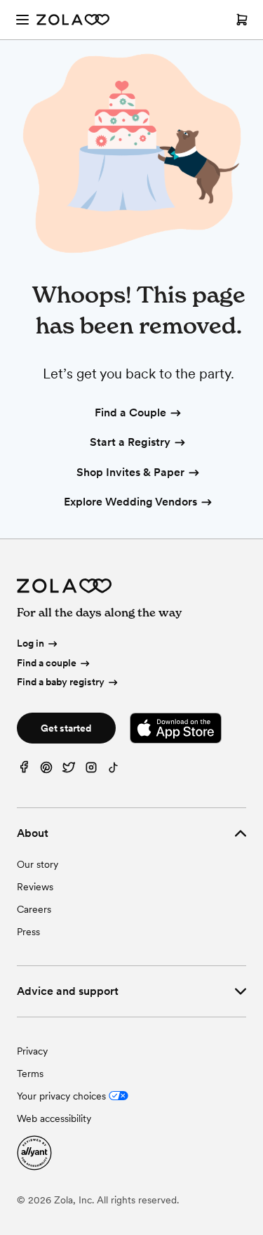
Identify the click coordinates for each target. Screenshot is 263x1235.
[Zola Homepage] (72, 19)
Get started (66, 728)
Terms (30, 1073)
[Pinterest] (46, 770)
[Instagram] (91, 770)
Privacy (32, 1051)
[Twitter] (69, 770)
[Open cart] (242, 19)
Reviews (35, 886)
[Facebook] (24, 770)
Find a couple (46, 662)
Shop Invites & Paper (130, 472)
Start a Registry (130, 442)
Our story (37, 864)
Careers (34, 909)
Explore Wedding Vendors (130, 501)
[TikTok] (114, 770)
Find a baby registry (60, 681)
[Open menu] (22, 19)
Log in (30, 643)
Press (28, 931)
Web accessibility (54, 1118)
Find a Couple (130, 412)
